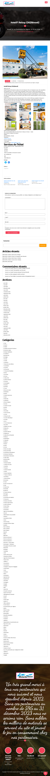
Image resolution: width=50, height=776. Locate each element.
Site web (6, 222)
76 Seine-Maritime (8, 473)
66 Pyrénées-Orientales (9, 455)
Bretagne (6, 549)
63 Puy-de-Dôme (7, 450)
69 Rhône (6, 461)
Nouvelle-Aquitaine (8, 615)
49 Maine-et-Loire (7, 426)
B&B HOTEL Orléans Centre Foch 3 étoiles (12, 259)
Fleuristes (6, 580)
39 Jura (5, 409)
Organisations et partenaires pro (11, 622)
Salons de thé (7, 644)
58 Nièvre (6, 442)
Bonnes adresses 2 (8, 539)
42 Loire (5, 414)
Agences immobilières (8, 511)
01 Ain (5, 343)
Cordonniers (6, 568)
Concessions (6, 563)
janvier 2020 (6, 331)
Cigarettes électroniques (9, 558)
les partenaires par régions (22, 29)
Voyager (37, 82)
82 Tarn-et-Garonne (8, 483)
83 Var (5, 485)
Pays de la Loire (7, 623)
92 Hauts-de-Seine (8, 500)
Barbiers (5, 525)
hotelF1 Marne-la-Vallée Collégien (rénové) (20, 268)
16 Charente (6, 369)
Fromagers (6, 582)
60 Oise (5, 445)
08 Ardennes (6, 355)
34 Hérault (6, 400)
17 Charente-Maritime (8, 371)
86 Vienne (6, 490)
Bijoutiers (6, 535)
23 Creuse (6, 381)
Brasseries (6, 547)
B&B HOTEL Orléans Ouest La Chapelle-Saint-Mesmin (14, 256)
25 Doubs (6, 384)
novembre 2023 (7, 310)
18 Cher (5, 372)
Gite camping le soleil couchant (17, 274)
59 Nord (5, 443)
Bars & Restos (7, 526)
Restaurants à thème (8, 642)
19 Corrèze (6, 374)
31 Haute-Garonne (8, 395)
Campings (6, 551)
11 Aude (5, 360)
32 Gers (5, 397)
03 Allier (5, 346)
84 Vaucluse (6, 487)
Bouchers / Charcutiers (9, 542)
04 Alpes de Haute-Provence (10, 348)
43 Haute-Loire (7, 416)
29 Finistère (6, 391)
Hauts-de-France (7, 592)
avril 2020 (6, 329)
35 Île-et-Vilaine (7, 402)
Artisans (5, 516)
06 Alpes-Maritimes (8, 352)
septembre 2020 (7, 328)
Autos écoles (6, 521)
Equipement (6, 578)
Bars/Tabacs (6, 530)
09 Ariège (6, 357)
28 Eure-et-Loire (7, 390)
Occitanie (6, 618)
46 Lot (5, 421)
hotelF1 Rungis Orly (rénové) (38, 180)
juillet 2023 (6, 317)
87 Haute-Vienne (7, 492)
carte (5, 552)
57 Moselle (6, 440)
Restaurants (6, 641)
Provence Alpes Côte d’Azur (10, 637)
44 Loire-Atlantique (8, 417)
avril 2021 (6, 326)
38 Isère (5, 407)
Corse (5, 570)
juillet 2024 (6, 297)
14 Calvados (6, 365)
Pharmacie (6, 625)
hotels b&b (6, 599)
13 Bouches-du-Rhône (9, 364)
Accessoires (6, 507)
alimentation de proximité (9, 514)
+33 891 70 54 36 (7, 138)
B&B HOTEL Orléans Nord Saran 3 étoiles (12, 258)
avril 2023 (6, 321)
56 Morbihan (6, 438)
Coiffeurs (5, 561)
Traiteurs (6, 651)
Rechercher (7, 241)
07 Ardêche (6, 353)
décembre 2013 (7, 335)
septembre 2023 (7, 314)
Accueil (9, 29)
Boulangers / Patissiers (9, 544)
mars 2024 (6, 303)
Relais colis (6, 639)
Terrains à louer (7, 648)
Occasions (6, 617)
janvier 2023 (6, 323)
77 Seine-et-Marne (8, 474)
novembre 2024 (7, 291)
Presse (5, 634)
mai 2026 (5, 284)
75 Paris (5, 471)
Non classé (6, 611)
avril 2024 (6, 302)
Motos (5, 608)
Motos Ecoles (6, 610)
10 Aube (5, 358)
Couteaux (6, 571)
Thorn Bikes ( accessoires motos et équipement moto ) (22, 276)
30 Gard (5, 393)
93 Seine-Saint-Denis (8, 502)
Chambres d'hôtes (8, 556)
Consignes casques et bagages (10, 566)
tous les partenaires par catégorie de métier (13, 649)
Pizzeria (5, 630)
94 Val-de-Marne (7, 504)
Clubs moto (6, 559)
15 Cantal (6, 367)
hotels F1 (16, 82)
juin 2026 (5, 283)
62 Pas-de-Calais (7, 449)
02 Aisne (5, 345)
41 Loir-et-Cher (7, 412)
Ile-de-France (21, 82)
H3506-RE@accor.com (15, 142)
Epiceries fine (6, 577)
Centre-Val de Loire (8, 554)
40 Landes (6, 410)
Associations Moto (8, 518)
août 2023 (6, 316)
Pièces (5, 627)
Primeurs (6, 636)
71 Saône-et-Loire (7, 464)
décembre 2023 (7, 309)
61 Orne (5, 447)
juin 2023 (5, 319)
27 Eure (5, 388)
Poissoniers (6, 632)
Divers (5, 573)
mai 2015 (5, 333)
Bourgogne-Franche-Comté (10, 545)
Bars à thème (7, 528)
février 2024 (6, 305)
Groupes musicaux (8, 591)
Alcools (5, 513)
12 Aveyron (6, 362)
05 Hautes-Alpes (7, 350)
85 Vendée (6, 488)
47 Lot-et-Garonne (8, 423)
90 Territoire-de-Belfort (9, 497)
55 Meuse (6, 436)
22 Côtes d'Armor (7, 379)
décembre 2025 (7, 288)
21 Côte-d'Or (6, 378)
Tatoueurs (6, 646)
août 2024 (6, 295)
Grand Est (6, 589)
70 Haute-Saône (7, 462)
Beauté (5, 532)
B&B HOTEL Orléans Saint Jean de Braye (12, 254)
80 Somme (6, 480)
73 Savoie (6, 468)
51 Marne (6, 429)
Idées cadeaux (7, 603)
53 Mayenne (6, 433)
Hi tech (5, 596)
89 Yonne (6, 495)
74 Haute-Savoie (7, 469)
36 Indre (5, 403)
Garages (5, 584)
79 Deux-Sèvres (7, 478)
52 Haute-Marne (7, 431)
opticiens (6, 620)
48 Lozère (6, 424)
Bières (5, 533)
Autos (5, 520)
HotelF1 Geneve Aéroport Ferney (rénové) (19, 272)
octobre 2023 (6, 312)
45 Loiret (5, 419)
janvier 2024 (6, 307)
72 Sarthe (6, 466)
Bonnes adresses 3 (8, 540)
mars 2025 (6, 290)
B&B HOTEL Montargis (7, 261)
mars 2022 (6, 324)
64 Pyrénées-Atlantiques (9, 452)
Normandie (6, 613)
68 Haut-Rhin (7, 459)
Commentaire (8, 197)
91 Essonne (6, 499)
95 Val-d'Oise (36, 29)
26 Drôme (6, 386)
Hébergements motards (9, 594)
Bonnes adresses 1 (8, 537)
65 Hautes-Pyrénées (8, 454)
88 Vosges (6, 494)
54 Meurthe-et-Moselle (9, 435)
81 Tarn (5, 481)
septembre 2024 (7, 293)
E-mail (6, 217)
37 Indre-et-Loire (7, 405)
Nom (6, 212)
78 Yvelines (6, 476)
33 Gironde (6, 398)
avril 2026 (6, 286)
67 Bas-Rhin (6, 457)
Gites (5, 587)
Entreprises (6, 575)
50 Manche (6, 428)
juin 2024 (5, 298)
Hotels (13, 82)
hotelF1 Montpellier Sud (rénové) (17, 270)
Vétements (6, 653)
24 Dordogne (6, 383)
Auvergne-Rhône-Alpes (9, 523)
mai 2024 (5, 300)
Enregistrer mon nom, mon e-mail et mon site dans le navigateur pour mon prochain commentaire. (22, 228)
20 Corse (5, 376)
